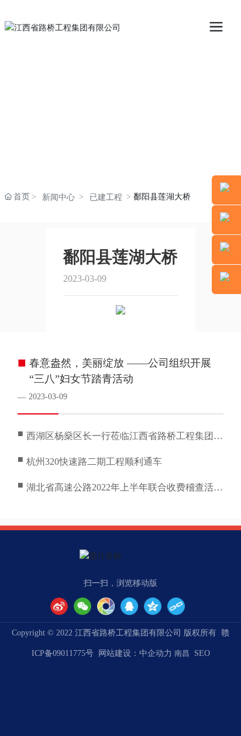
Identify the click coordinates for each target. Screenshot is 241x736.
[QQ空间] (152, 606)
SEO (202, 653)
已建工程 (105, 197)
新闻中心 (58, 197)
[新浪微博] (59, 606)
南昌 (182, 653)
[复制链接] (176, 606)
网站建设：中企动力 (135, 653)
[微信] (82, 606)
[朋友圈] (106, 606)
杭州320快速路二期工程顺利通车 (94, 462)
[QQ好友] (129, 606)
